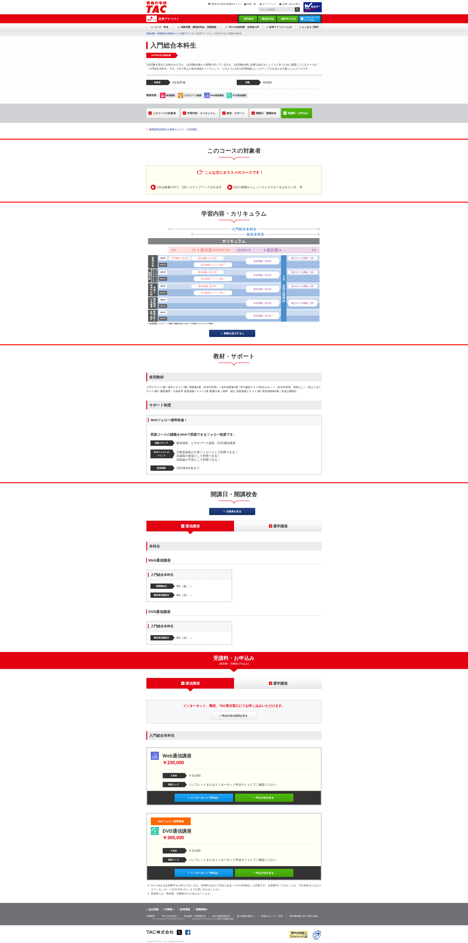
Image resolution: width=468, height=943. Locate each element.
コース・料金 (161, 27)
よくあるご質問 (310, 27)
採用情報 (185, 909)
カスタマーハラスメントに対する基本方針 (213, 919)
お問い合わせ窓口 (291, 4)
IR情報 (168, 909)
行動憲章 (150, 916)
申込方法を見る (265, 797)
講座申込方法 (288, 18)
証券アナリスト (169, 18)
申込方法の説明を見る (235, 715)
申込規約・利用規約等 (195, 916)
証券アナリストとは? (280, 27)
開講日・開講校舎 (266, 113)
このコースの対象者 (164, 113)
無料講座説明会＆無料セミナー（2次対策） (174, 129)
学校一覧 (251, 4)
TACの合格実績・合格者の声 (243, 27)
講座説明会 (268, 18)
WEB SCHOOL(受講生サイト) (226, 4)
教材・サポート (236, 113)
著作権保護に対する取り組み (304, 916)
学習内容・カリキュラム (201, 113)
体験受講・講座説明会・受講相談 (198, 27)
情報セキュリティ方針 (272, 916)
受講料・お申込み (298, 113)
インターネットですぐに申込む (311, 19)
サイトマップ (269, 4)
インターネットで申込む (204, 797)
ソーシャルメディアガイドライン (168, 919)
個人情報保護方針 (221, 916)
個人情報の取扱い (245, 916)
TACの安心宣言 (169, 916)
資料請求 (249, 18)
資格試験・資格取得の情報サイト (162, 33)
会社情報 (153, 909)
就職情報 (201, 909)
